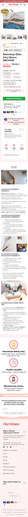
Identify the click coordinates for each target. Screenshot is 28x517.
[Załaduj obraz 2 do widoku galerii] (9, 37)
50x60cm (16, 73)
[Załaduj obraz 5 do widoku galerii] (25, 37)
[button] (3, 4)
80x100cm (17, 77)
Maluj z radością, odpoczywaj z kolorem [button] (11, 432)
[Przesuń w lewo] (20, 129)
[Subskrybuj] (24, 409)
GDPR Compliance (8, 470)
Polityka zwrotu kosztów (20, 509)
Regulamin (6, 463)
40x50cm (7, 73)
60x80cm (7, 77)
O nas (4, 453)
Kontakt (5, 457)
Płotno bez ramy (9, 83)
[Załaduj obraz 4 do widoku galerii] (20, 37)
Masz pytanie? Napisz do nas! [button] (12, 483)
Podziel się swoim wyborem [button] (12, 155)
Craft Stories (9, 509)
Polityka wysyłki (10, 514)
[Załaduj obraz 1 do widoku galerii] (3, 37)
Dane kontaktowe (19, 514)
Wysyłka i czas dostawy (10, 450)
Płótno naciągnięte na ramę (12, 86)
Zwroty (5, 460)
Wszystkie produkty (9, 473)
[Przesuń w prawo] (23, 129)
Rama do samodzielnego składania (14, 91)
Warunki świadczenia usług (20, 512)
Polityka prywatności (9, 467)
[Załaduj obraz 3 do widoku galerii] (14, 37)
